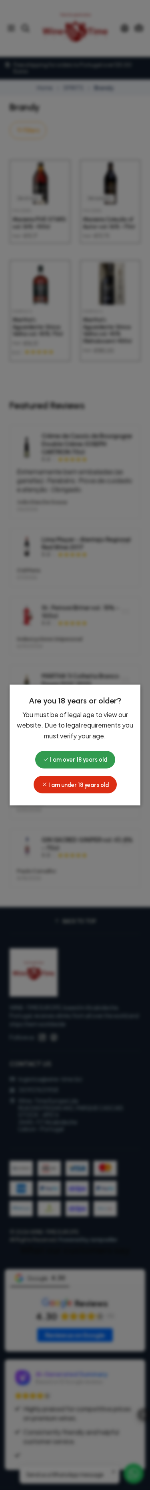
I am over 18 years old (78, 759)
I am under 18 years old (78, 785)
